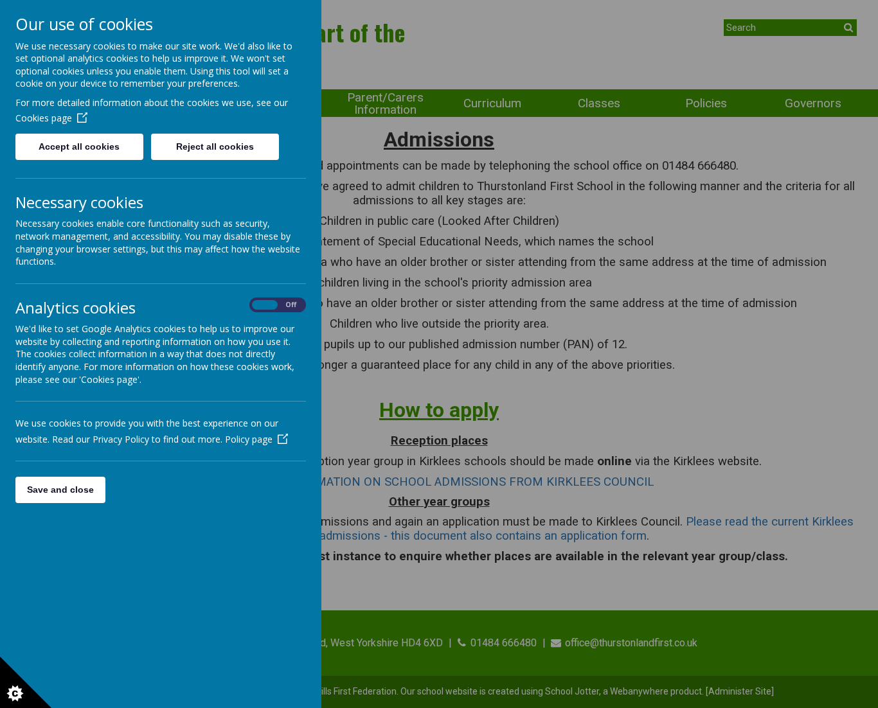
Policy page (249, 439)
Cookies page (43, 118)
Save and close (60, 489)
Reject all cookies (215, 146)
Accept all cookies (79, 146)
